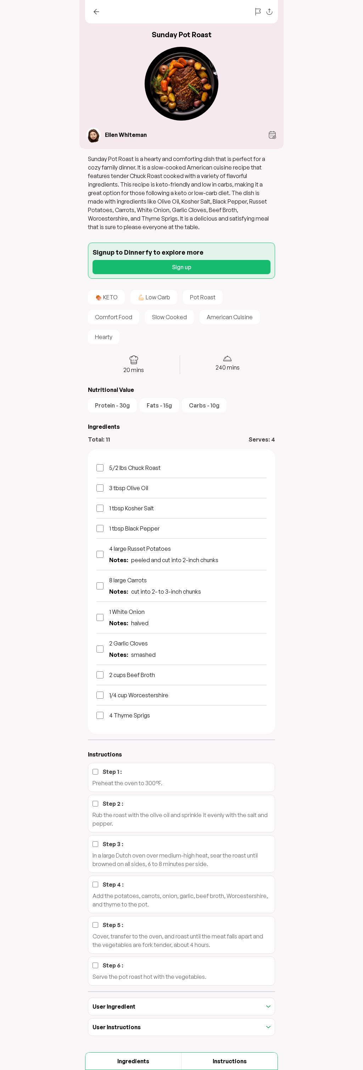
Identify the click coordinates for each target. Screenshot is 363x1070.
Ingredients (133, 1061)
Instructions (230, 1061)
